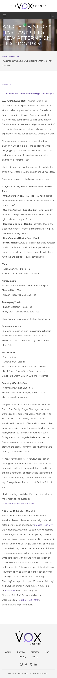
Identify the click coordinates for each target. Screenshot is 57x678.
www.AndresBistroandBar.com (19, 503)
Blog (47, 652)
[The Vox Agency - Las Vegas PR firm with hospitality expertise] (28, 6)
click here (23, 600)
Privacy (22, 656)
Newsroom (14, 56)
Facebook (10, 590)
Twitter (30, 664)
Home (4, 56)
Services (21, 652)
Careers (35, 652)
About (8, 652)
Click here (33, 600)
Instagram (21, 664)
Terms (35, 656)
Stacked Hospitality (43, 525)
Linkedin (35, 664)
